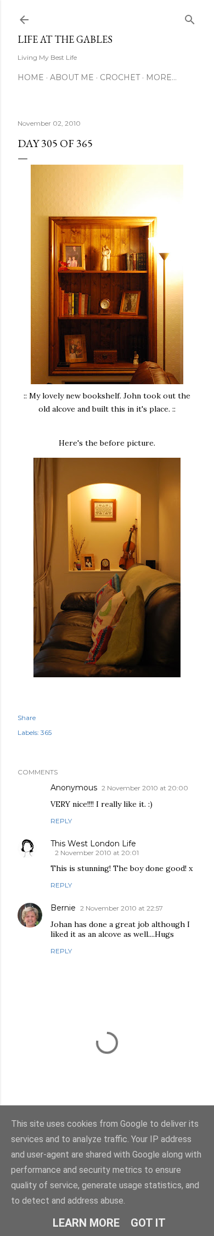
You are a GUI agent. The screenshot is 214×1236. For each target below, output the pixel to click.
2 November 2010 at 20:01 (97, 853)
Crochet (120, 77)
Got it (148, 1222)
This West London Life (93, 844)
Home (31, 77)
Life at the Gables (65, 39)
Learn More (86, 1222)
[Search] (189, 17)
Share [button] (27, 717)
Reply (61, 821)
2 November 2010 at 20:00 (145, 788)
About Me (72, 77)
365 (46, 732)
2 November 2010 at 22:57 (121, 908)
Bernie (63, 908)
